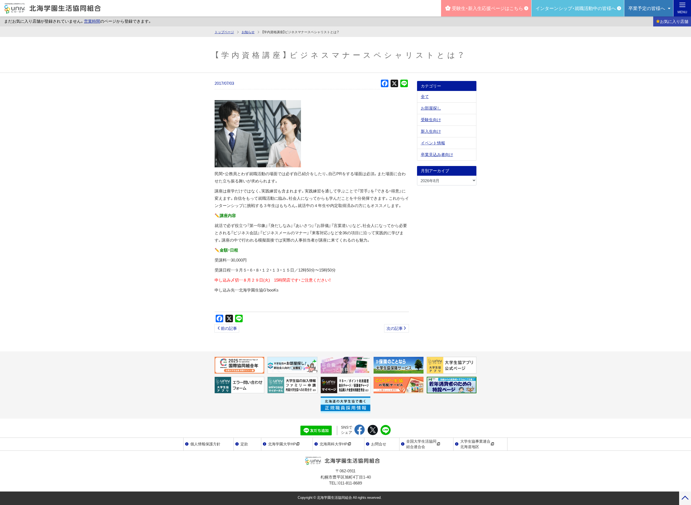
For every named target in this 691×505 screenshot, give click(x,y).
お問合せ (378, 443)
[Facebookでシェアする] (360, 430)
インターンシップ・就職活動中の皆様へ (576, 8)
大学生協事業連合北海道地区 (475, 443)
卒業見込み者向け (437, 154)
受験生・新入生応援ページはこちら (487, 8)
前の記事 (229, 328)
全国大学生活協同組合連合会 (421, 443)
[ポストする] (373, 430)
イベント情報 (433, 143)
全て (425, 96)
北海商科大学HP (333, 443)
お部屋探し (431, 108)
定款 (244, 443)
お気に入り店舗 (674, 21)
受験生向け (431, 120)
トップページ (224, 31)
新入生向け (431, 131)
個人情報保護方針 (205, 443)
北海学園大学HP (282, 443)
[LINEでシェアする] (386, 430)
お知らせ (248, 31)
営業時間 (92, 21)
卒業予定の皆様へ (646, 8)
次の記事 (395, 328)
